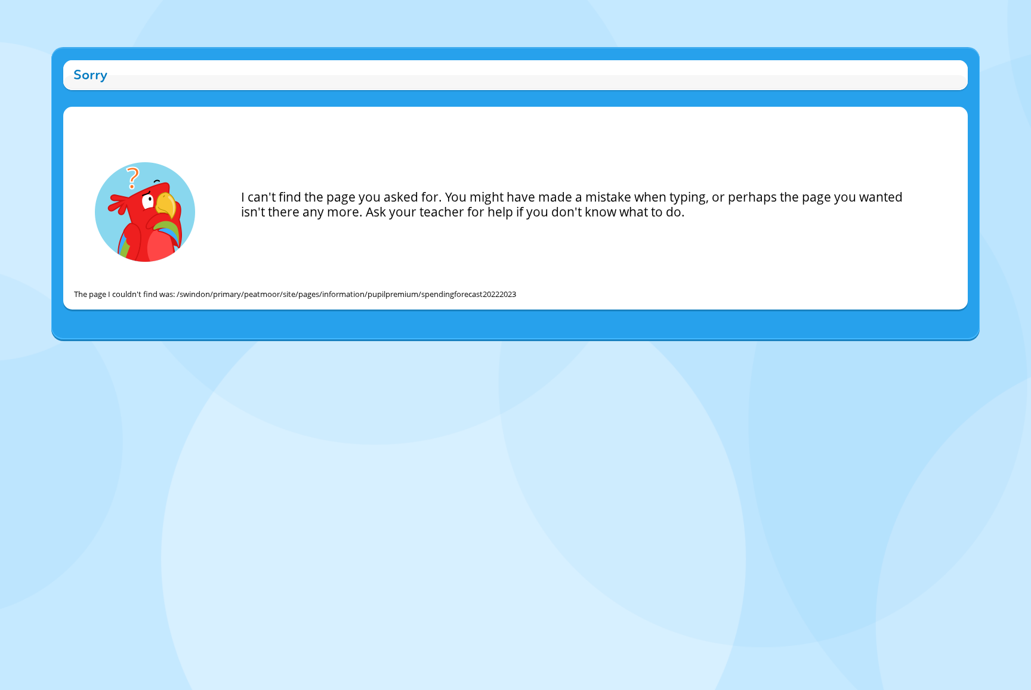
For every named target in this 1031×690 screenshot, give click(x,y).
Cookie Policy (458, 351)
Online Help (414, 351)
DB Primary (618, 351)
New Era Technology (560, 351)
